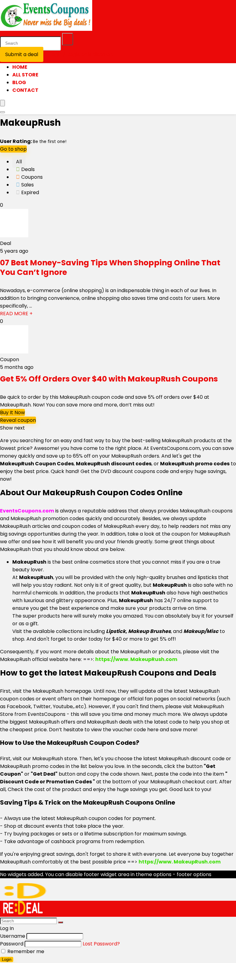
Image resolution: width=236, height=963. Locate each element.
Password (11, 943)
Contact (25, 90)
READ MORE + (16, 313)
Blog (19, 82)
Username (12, 936)
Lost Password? (101, 943)
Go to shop (13, 149)
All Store (25, 74)
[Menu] (2, 103)
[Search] (67, 39)
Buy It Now (12, 412)
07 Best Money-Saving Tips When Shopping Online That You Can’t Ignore (110, 267)
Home (19, 67)
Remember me (25, 951)
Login (6, 959)
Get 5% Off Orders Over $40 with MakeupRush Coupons (109, 378)
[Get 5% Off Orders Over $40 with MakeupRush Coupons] (14, 351)
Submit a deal (21, 54)
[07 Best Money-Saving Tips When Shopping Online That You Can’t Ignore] (14, 235)
